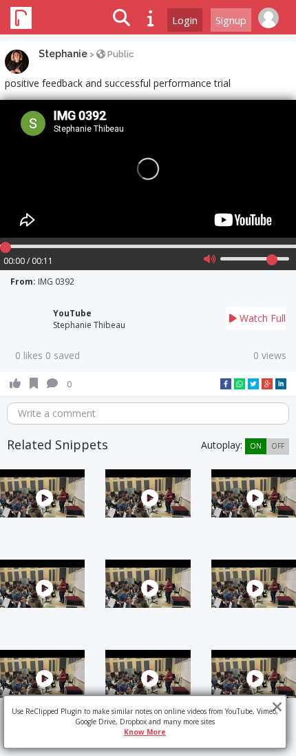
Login (185, 20)
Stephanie (63, 53)
